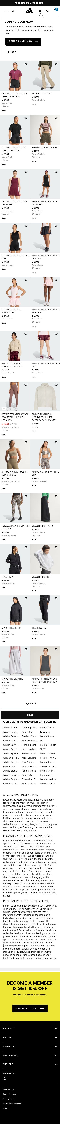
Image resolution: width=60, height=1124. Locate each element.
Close (12, 52)
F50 (42, 741)
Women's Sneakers (11, 741)
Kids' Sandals (29, 758)
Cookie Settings (9, 1094)
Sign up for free (27, 1008)
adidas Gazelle (11, 745)
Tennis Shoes (29, 771)
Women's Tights (11, 758)
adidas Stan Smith (11, 771)
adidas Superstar (11, 779)
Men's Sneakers (48, 736)
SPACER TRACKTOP (41, 577)
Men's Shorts (47, 762)
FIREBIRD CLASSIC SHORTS (45, 148)
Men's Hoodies (48, 779)
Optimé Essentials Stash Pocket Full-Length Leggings (15, 417)
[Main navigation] (5, 11)
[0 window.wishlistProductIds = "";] (13, 11)
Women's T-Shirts (11, 749)
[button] (25, 64)
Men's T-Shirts (48, 745)
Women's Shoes (11, 732)
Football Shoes (30, 736)
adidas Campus (11, 736)
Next (30, 715)
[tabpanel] (30, 389)
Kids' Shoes (28, 732)
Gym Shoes (28, 762)
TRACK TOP (7, 577)
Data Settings (8, 1089)
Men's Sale (46, 775)
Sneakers (45, 732)
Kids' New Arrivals (30, 766)
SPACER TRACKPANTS (43, 526)
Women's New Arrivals (48, 766)
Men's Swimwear (48, 771)
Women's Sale (47, 784)
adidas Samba (10, 728)
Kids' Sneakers (30, 741)
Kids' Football (29, 749)
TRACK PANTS (39, 628)
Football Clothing (30, 753)
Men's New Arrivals (48, 758)
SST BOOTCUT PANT (41, 94)
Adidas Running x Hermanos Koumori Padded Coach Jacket (44, 417)
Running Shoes (30, 728)
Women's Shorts (11, 766)
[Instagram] (4, 1078)
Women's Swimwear (11, 775)
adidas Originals (11, 762)
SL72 (43, 749)
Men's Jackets (48, 753)
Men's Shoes (47, 728)
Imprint (6, 1108)
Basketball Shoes (30, 779)
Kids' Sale (27, 775)
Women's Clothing (11, 784)
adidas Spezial (10, 753)
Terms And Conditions (12, 1104)
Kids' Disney (28, 784)
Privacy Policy (8, 1099)
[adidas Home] (30, 10)
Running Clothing (30, 745)
